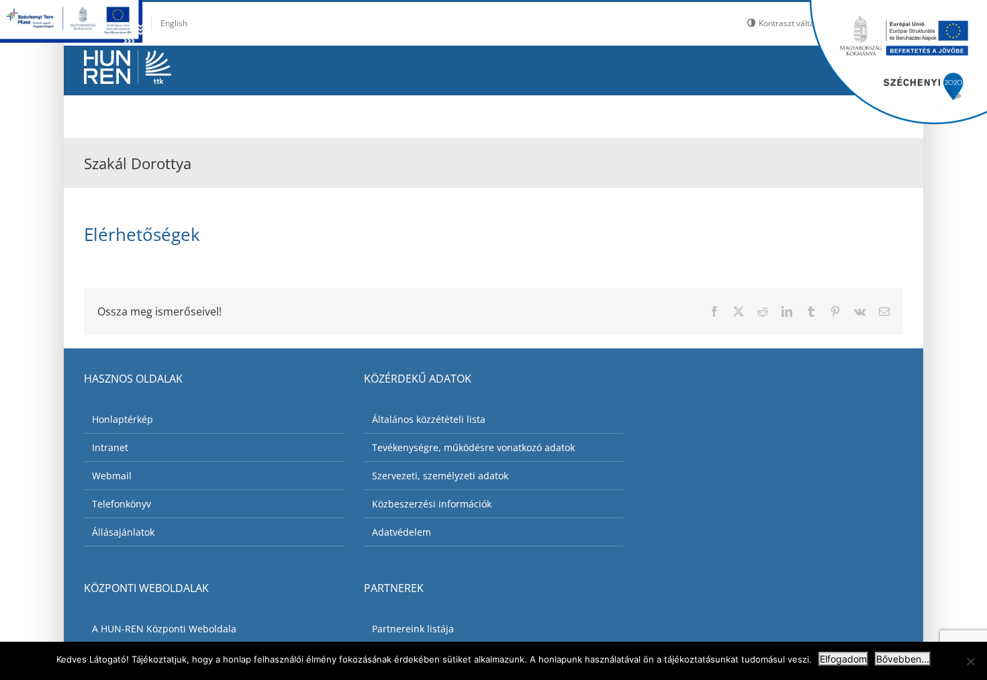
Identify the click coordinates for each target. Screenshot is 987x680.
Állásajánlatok (123, 532)
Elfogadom (843, 659)
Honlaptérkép (122, 419)
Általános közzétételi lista (428, 419)
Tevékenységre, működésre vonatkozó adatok (473, 447)
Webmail (112, 475)
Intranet (110, 447)
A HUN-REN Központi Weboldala (164, 628)
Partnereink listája (413, 628)
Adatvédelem (401, 532)
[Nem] (970, 661)
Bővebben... (902, 659)
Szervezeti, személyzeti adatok (440, 475)
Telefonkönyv (121, 503)
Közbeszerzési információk (431, 503)
